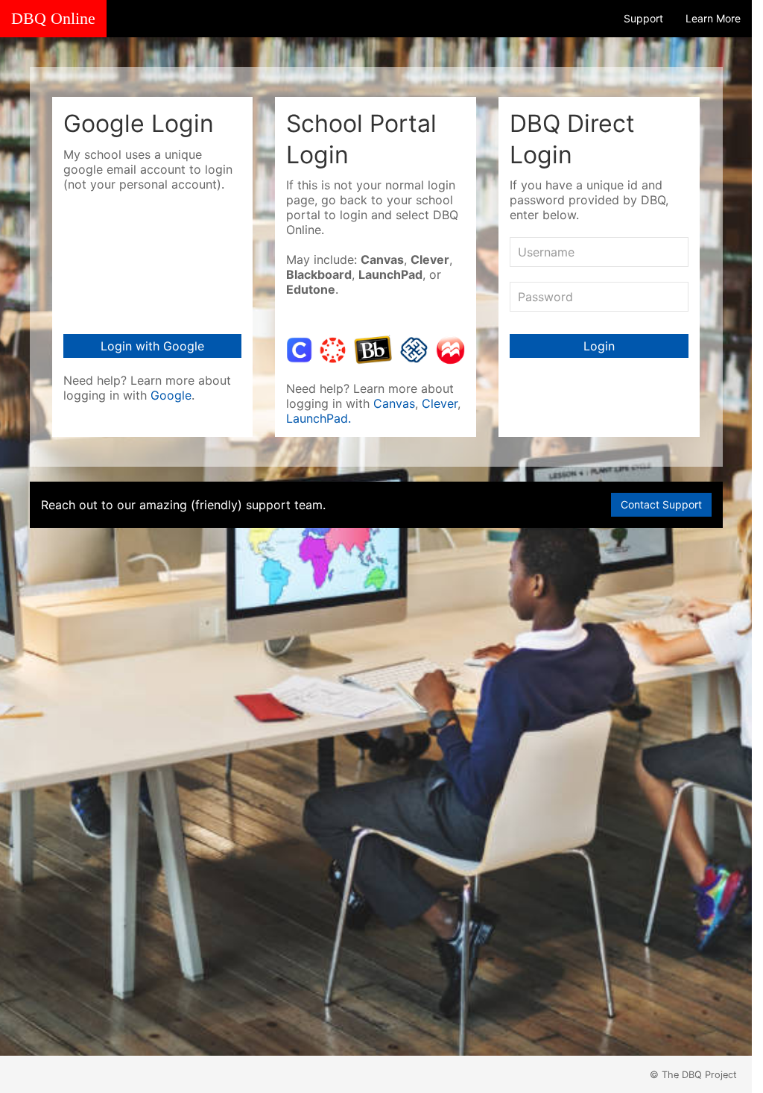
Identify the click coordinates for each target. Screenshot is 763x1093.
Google (171, 395)
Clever (440, 403)
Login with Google (152, 345)
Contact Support (661, 504)
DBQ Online (53, 19)
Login (599, 345)
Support (643, 18)
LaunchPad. (318, 418)
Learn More (713, 18)
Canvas (394, 403)
